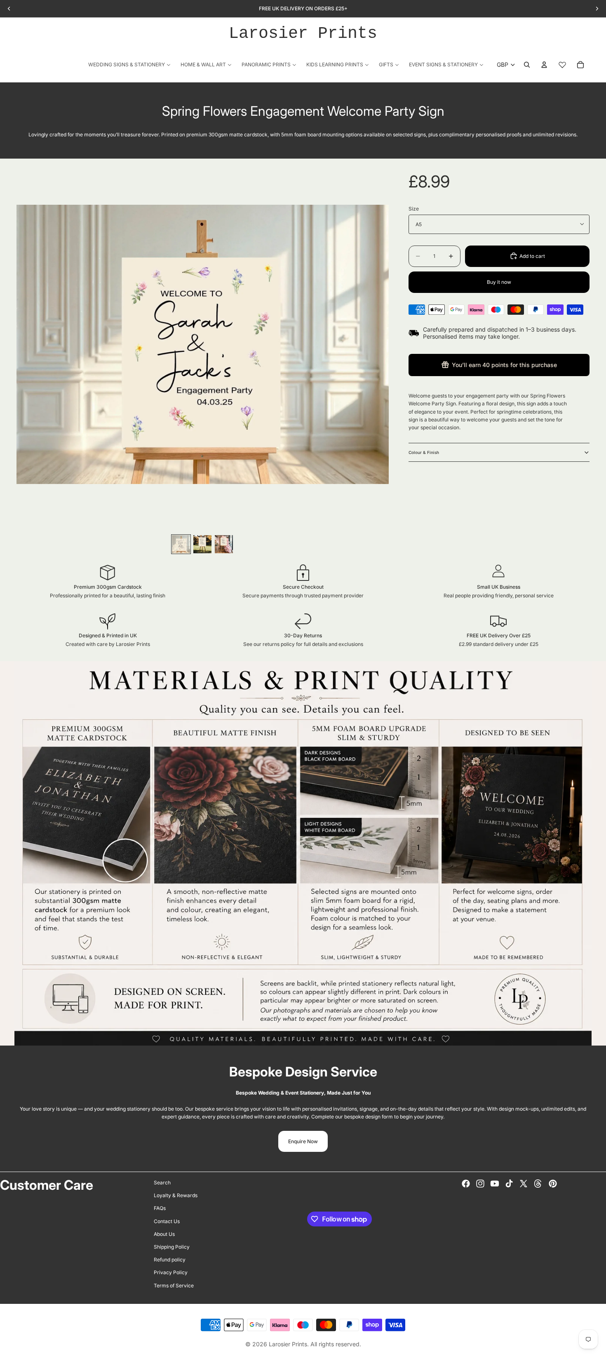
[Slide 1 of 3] (181, 544)
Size (414, 209)
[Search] (527, 65)
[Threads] (538, 1184)
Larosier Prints (303, 33)
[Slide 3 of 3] (224, 544)
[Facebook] (466, 1184)
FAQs (160, 1208)
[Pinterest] (553, 1184)
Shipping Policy (172, 1247)
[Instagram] (480, 1184)
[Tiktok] (509, 1184)
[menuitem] (129, 64)
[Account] (544, 65)
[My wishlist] (562, 65)
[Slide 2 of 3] (202, 544)
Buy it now (499, 282)
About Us (164, 1234)
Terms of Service (174, 1285)
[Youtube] (495, 1184)
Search (162, 1182)
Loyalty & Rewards (175, 1195)
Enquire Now (303, 1141)
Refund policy (170, 1259)
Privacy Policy (171, 1272)
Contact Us (167, 1221)
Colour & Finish (424, 452)
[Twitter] (523, 1184)
